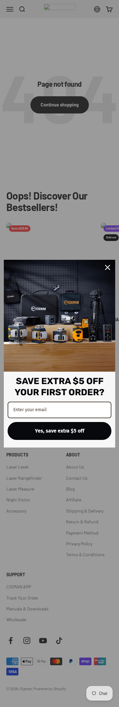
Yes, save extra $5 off (59, 431)
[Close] (107, 267)
